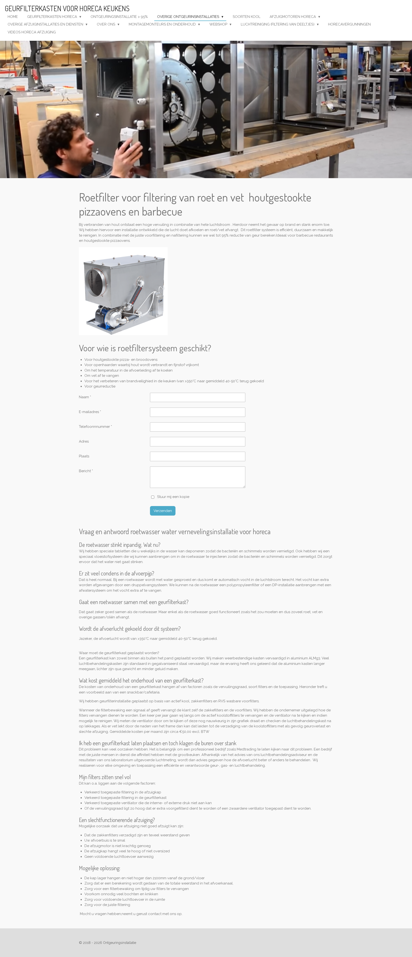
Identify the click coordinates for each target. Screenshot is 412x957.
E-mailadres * (90, 412)
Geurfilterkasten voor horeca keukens (67, 8)
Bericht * (86, 471)
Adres (84, 441)
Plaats (84, 456)
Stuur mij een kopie (173, 497)
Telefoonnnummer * (95, 426)
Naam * (85, 397)
